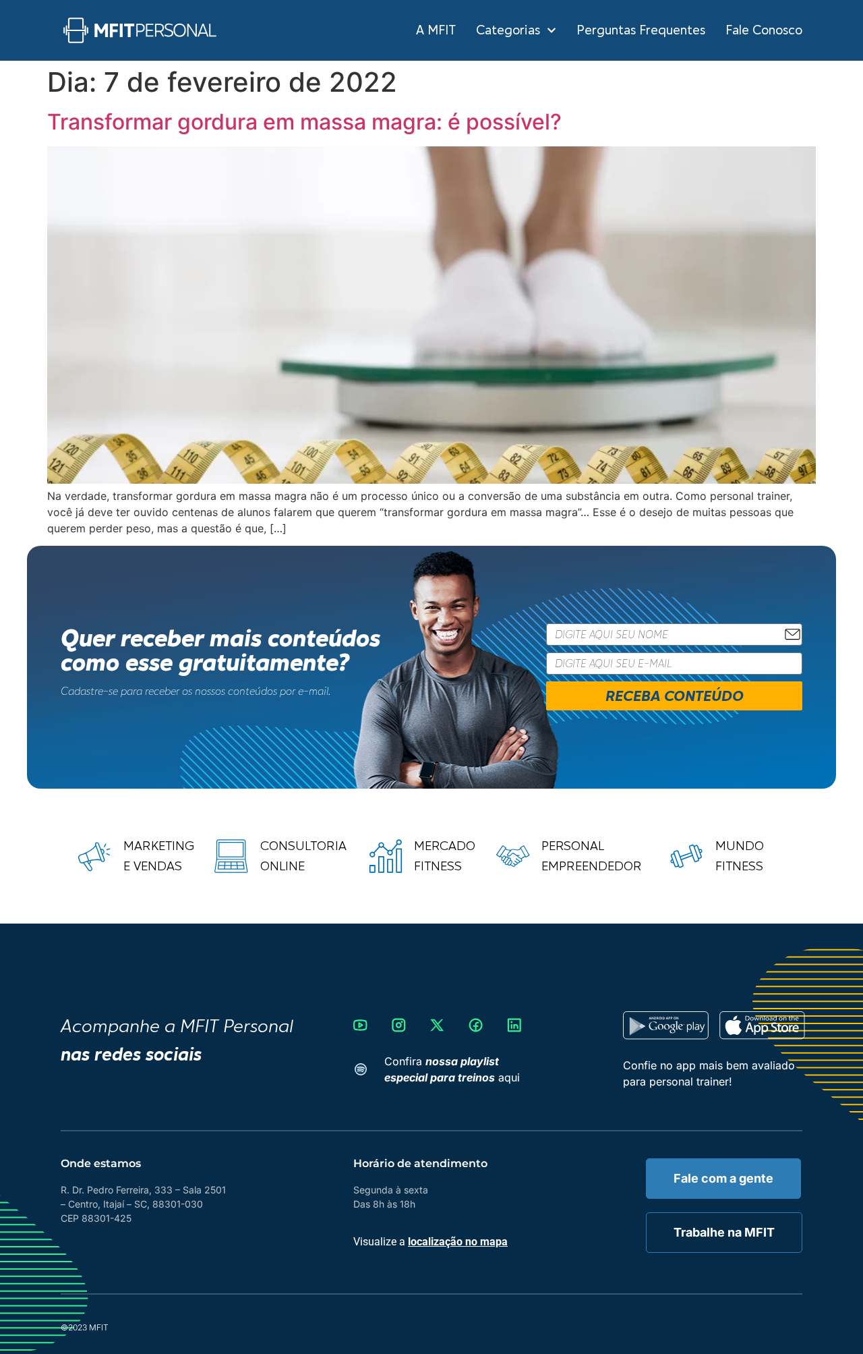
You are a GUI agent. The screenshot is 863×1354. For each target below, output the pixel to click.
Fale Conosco (763, 30)
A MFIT (436, 30)
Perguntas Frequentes (640, 30)
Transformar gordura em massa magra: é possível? (304, 122)
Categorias (508, 30)
